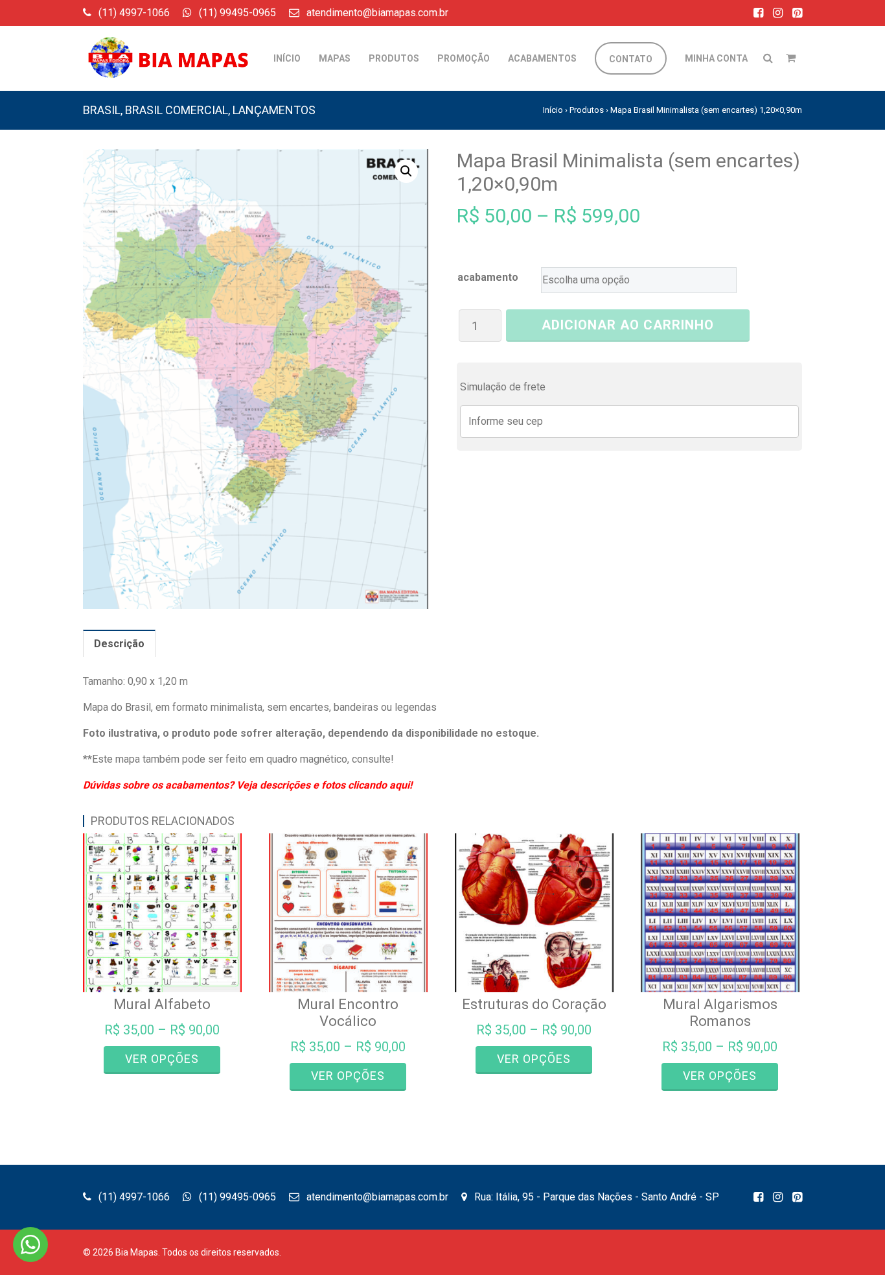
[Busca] (768, 58)
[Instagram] (778, 12)
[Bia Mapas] (173, 48)
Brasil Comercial (176, 110)
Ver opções (162, 1059)
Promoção (463, 58)
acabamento (487, 277)
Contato (630, 59)
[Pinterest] (797, 12)
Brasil (102, 110)
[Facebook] (758, 12)
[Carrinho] (790, 58)
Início (287, 58)
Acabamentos (542, 58)
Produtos (586, 110)
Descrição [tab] (119, 644)
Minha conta (716, 58)
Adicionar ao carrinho (628, 325)
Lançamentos (274, 110)
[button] (406, 171)
